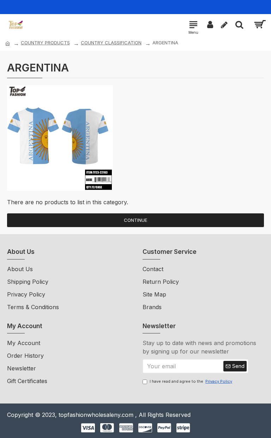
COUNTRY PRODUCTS (45, 42)
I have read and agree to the (191, 381)
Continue (135, 220)
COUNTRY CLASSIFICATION (111, 42)
